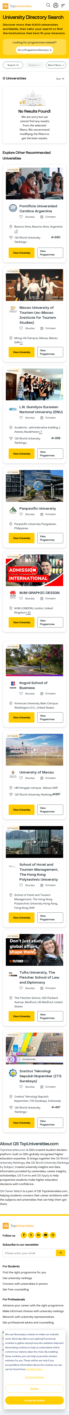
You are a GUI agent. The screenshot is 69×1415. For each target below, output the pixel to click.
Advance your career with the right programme (33, 1305)
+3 (16, 231)
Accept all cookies (34, 1400)
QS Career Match (11, 1191)
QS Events (24, 1175)
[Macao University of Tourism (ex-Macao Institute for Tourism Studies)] (13, 309)
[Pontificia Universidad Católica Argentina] (13, 208)
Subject (33, 65)
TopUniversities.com (13, 1150)
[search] (48, 5)
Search (11, 65)
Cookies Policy (34, 1369)
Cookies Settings (34, 1377)
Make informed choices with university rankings (33, 1311)
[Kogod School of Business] (13, 685)
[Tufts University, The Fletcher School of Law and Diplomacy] (13, 974)
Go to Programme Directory (33, 50)
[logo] (17, 5)
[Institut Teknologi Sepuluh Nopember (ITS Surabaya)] (13, 1073)
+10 (28, 613)
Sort (58, 78)
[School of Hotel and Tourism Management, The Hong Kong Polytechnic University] (13, 866)
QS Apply (43, 1175)
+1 (21, 343)
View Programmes (47, 252)
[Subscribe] (60, 1253)
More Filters (55, 65)
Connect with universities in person (25, 1284)
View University (21, 252)
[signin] (56, 4)
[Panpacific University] (13, 510)
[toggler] (63, 4)
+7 (40, 432)
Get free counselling (16, 1289)
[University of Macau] (13, 774)
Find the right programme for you (24, 1272)
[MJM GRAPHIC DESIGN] (13, 594)
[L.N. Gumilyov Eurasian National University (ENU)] (13, 408)
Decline (34, 1388)
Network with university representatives (28, 1317)
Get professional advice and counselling (28, 1322)
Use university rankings (17, 1278)
